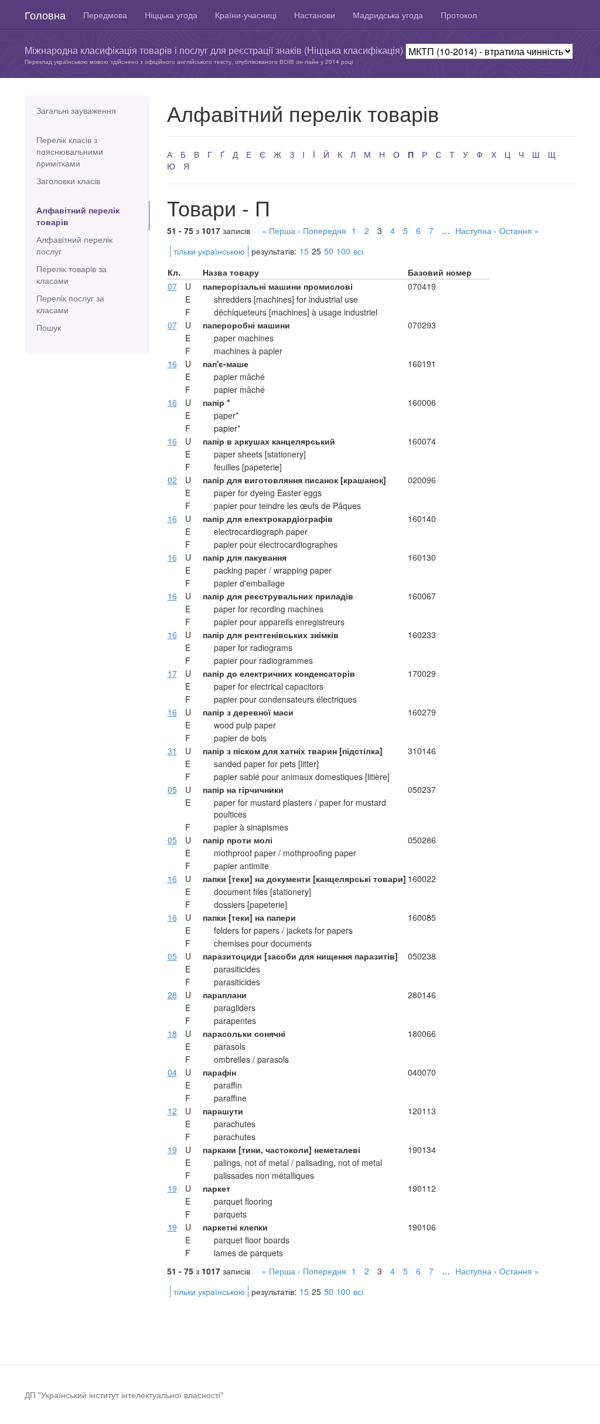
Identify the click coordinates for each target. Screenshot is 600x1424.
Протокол (459, 15)
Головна (45, 14)
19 (172, 1149)
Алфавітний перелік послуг (74, 245)
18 (172, 1033)
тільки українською (209, 251)
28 (172, 995)
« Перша (278, 230)
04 (172, 1072)
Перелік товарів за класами (71, 274)
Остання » (519, 230)
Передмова (105, 15)
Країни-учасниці (246, 15)
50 (328, 251)
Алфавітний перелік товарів (78, 216)
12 (172, 1111)
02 (172, 480)
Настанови (314, 15)
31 (172, 751)
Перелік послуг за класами (70, 304)
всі (358, 251)
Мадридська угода (388, 15)
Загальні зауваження (76, 110)
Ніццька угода (171, 15)
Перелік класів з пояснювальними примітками (69, 151)
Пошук (48, 327)
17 (172, 673)
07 (172, 286)
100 (343, 251)
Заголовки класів (68, 181)
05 (172, 789)
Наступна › (476, 230)
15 (304, 251)
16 (172, 363)
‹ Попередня (322, 230)
